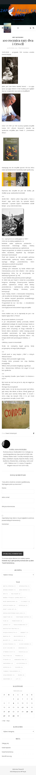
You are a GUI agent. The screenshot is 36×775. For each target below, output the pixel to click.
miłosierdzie (19, 636)
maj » (8, 721)
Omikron (22, 648)
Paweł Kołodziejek (11, 433)
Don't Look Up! (9, 609)
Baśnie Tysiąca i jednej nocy (14, 597)
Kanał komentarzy (7, 752)
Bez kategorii (18, 37)
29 (13, 716)
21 (9, 712)
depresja (23, 605)
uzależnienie (9, 675)
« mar (3, 721)
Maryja (6, 636)
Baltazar (15, 593)
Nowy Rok (18, 640)
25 (27, 712)
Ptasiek (7, 659)
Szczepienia (21, 663)
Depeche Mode (9, 605)
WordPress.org (7, 756)
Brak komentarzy (24, 48)
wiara (21, 675)
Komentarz (5, 524)
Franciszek (17, 621)
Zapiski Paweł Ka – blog (18, 13)
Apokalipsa (24, 586)
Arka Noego (24, 590)
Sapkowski (8, 663)
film (5, 621)
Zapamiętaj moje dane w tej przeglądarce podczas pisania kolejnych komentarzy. (18, 519)
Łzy (18, 679)
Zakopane (7, 679)
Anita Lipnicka (9, 586)
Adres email (5, 497)
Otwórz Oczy (9, 652)
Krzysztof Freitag (11, 628)
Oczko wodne (25, 644)
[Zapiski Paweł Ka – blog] (7, 28)
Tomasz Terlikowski (11, 671)
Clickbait (25, 601)
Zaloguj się (5, 743)
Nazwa (4, 488)
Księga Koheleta (10, 632)
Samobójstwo (20, 659)
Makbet (24, 632)
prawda (19, 655)
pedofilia (23, 652)
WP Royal (23, 771)
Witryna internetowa (8, 506)
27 (4, 716)
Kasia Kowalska (20, 624)
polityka (7, 655)
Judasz (6, 624)
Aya (5, 593)
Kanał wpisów (6, 747)
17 (22, 707)
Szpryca (7, 667)
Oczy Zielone (9, 648)
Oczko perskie (9, 644)
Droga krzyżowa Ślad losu (14, 613)
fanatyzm (8, 617)
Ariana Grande (9, 590)
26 (32, 712)
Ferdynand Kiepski (23, 617)
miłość (6, 640)
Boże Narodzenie (10, 601)
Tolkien (19, 667)
